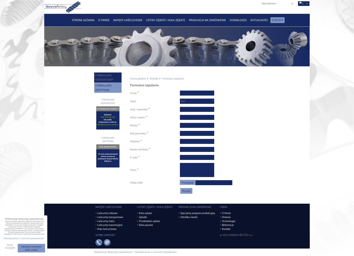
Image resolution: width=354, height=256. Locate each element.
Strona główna (83, 20)
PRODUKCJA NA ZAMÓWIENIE (207, 20)
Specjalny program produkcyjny (197, 213)
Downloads (238, 20)
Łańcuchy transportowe (110, 217)
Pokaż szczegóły (10, 246)
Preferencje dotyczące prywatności (113, 252)
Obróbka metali (188, 217)
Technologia (228, 221)
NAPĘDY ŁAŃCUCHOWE (128, 20)
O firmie (104, 20)
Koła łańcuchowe (107, 229)
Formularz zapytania (103, 87)
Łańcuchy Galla (105, 221)
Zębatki (143, 217)
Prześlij (186, 191)
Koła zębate (145, 213)
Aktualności (259, 20)
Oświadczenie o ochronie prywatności (156, 252)
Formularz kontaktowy (104, 77)
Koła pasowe (146, 225)
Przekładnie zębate (149, 221)
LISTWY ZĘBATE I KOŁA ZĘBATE (165, 20)
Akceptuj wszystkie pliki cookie (31, 248)
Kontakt (277, 20)
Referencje (228, 225)
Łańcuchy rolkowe (107, 213)
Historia (226, 217)
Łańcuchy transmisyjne (110, 225)
